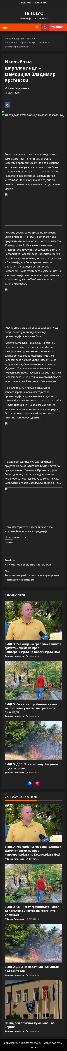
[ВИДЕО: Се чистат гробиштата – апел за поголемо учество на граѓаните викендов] (33, 680)
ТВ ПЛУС (33, 13)
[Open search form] (37, 27)
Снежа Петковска (15, 656)
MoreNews (49, 1043)
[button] (5, 27)
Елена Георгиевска (18, 88)
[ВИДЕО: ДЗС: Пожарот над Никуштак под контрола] (33, 740)
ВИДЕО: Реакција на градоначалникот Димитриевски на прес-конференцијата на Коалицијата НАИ (33, 648)
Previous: (28, 562)
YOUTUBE (57, 27)
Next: (32, 575)
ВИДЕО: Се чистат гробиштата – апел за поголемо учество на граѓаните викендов (32, 708)
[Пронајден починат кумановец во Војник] (33, 999)
